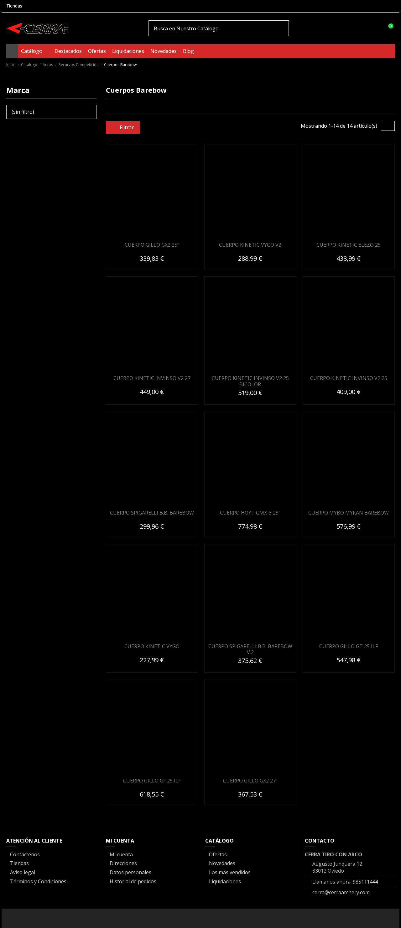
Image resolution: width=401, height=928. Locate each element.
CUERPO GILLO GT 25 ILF (348, 646)
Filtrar (126, 127)
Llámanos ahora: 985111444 (345, 881)
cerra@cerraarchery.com (341, 892)
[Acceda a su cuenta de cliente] (375, 28)
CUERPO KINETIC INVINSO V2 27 (151, 378)
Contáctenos (25, 854)
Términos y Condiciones (38, 881)
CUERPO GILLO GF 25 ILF (152, 780)
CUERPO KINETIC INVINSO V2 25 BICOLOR (250, 381)
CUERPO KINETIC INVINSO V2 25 (348, 378)
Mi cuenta (121, 854)
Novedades (222, 863)
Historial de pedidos (133, 881)
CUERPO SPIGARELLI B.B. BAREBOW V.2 (250, 649)
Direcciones (123, 863)
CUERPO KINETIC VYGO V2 (250, 244)
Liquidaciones (225, 881)
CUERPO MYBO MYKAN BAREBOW (348, 512)
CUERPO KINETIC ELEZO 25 (348, 244)
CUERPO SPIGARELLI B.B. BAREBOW (152, 512)
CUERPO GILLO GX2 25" (152, 244)
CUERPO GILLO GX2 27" (250, 780)
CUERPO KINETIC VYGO (152, 646)
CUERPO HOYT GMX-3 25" (250, 512)
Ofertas (218, 854)
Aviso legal (22, 872)
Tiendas (14, 6)
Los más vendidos (230, 872)
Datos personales (130, 872)
